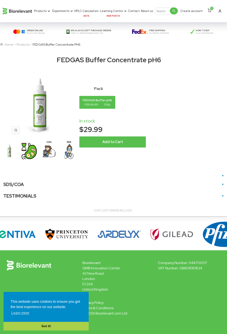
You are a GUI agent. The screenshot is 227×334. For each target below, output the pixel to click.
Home (9, 45)
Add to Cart (112, 142)
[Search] (174, 10)
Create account (191, 11)
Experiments (60, 11)
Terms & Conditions (98, 308)
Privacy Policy (93, 302)
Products (40, 11)
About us (147, 11)
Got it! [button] (46, 326)
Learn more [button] (20, 313)
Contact (134, 11)
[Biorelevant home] (17, 11)
